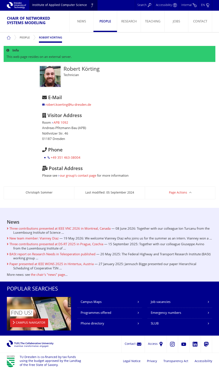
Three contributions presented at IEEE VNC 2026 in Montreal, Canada (60, 229)
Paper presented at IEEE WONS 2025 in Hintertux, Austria (51, 264)
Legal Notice (132, 361)
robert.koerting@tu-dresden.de (68, 105)
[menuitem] (81, 21)
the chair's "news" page (48, 275)
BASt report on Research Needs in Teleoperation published (52, 254)
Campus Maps (91, 302)
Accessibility (203, 361)
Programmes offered (96, 313)
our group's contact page (78, 176)
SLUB (155, 323)
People (105, 21)
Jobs (176, 21)
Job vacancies (160, 302)
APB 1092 (60, 123)
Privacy (152, 361)
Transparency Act (175, 361)
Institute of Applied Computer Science (59, 5)
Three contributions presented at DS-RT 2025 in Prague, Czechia (56, 244)
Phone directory (92, 323)
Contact (200, 21)
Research (129, 21)
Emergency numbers (166, 313)
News (81, 21)
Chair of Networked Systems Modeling (28, 21)
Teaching (152, 21)
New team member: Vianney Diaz (34, 238)
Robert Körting (50, 38)
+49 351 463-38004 (65, 158)
